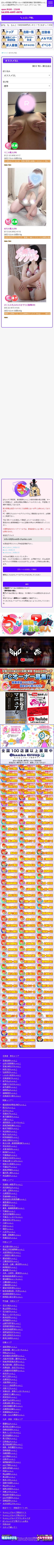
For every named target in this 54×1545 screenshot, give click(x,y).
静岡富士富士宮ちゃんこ (13, 1297)
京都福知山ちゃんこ (11, 1412)
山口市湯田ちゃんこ (11, 1497)
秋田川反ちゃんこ (10, 1069)
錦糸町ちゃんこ (9, 1152)
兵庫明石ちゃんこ (10, 1379)
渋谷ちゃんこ (8, 1226)
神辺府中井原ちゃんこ (12, 1494)
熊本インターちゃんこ (12, 1432)
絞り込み (6, 71)
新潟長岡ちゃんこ (10, 1317)
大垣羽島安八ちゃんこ (12, 1252)
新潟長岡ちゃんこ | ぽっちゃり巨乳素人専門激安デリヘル (31, 1538)
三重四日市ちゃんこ (11, 1261)
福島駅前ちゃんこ (10, 1093)
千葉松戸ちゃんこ (10, 1166)
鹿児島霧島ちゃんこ (11, 1435)
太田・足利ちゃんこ (11, 1190)
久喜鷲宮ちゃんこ (10, 1193)
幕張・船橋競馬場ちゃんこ (14, 1208)
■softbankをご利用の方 (11, 552)
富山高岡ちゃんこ (10, 1308)
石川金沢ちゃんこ (10, 1311)
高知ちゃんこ (8, 1471)
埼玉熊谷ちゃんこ (10, 1131)
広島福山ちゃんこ (10, 1441)
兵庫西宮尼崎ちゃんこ (12, 1409)
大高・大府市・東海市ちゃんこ (15, 1273)
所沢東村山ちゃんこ (11, 1187)
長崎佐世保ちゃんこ (11, 1429)
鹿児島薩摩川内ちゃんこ (13, 1444)
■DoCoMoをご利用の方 (11, 547)
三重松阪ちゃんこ (10, 1282)
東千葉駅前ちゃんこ (11, 1116)
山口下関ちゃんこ (10, 1465)
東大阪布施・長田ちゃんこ (14, 1364)
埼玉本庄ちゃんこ (10, 1146)
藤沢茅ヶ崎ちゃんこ (11, 1172)
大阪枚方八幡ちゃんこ (12, 1394)
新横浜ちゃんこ (9, 1205)
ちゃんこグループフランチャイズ (16, 1518)
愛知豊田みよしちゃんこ (13, 1279)
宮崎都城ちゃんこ (10, 1450)
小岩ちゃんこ (8, 1223)
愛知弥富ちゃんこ (10, 1258)
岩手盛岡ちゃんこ (10, 1087)
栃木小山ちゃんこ (10, 1134)
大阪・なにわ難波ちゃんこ (14, 1415)
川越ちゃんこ (8, 1119)
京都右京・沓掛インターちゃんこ (16, 1391)
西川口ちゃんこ (9, 1107)
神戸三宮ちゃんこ (10, 1376)
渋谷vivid (6, 1524)
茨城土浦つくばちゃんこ (13, 1161)
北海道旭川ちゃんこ (11, 1078)
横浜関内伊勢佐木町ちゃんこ (14, 1104)
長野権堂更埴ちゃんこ (12, 1326)
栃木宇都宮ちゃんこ (11, 1128)
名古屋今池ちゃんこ (11, 1246)
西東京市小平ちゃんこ (12, 1220)
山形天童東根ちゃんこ (12, 1063)
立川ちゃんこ (8, 1110)
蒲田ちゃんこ (8, 1229)
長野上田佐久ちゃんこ (12, 1335)
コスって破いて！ (10, 1527)
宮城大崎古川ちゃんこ (12, 1066)
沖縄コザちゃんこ (10, 1491)
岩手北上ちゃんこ (10, 1081)
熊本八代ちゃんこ (10, 1480)
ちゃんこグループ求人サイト (14, 1515)
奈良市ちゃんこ (9, 1373)
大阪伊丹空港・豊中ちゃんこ (14, 1358)
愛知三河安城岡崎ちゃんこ (14, 1249)
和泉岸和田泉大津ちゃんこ (14, 1361)
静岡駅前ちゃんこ (10, 1267)
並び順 (5, 81)
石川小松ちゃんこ (10, 1305)
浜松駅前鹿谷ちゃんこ (12, 1293)
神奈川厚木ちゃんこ (11, 1140)
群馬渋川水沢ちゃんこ (12, 1158)
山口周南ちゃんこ (10, 1456)
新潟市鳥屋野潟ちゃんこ (13, 1329)
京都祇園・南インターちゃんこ (15, 1349)
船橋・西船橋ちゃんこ (12, 1234)
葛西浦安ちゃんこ (10, 1202)
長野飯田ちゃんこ (10, 1320)
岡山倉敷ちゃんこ (10, 1474)
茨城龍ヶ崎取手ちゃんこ (13, 1184)
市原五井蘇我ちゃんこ (12, 1214)
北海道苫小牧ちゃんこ (12, 1096)
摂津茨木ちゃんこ (10, 1397)
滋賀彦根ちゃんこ (10, 1346)
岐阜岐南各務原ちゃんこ (13, 1276)
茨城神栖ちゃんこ (10, 1196)
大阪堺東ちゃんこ (10, 1382)
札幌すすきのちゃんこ (12, 1084)
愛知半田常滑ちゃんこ (12, 1288)
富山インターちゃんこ (12, 1314)
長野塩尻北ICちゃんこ (12, 1332)
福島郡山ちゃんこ (10, 1090)
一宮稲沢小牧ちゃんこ (12, 1255)
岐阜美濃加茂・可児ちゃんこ (14, 1291)
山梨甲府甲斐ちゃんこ (12, 1323)
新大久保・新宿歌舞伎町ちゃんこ (16, 1143)
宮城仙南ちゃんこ (10, 1060)
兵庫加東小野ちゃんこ (12, 1403)
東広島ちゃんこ (9, 1477)
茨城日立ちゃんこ (10, 1237)
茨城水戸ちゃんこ (10, 1113)
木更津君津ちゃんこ (11, 1149)
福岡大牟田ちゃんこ (11, 1488)
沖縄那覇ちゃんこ (10, 1453)
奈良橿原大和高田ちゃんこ (14, 1355)
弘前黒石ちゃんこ (10, 1072)
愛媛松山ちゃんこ (10, 1423)
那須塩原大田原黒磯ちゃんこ (14, 1199)
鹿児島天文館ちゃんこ (12, 1426)
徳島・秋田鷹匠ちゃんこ (13, 1447)
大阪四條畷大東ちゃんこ (13, 1406)
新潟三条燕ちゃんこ (11, 1338)
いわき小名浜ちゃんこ (12, 1075)
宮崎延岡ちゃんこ (10, 1500)
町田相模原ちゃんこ (11, 1137)
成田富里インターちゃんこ (14, 1122)
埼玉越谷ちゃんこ (10, 1175)
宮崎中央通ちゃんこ (11, 1483)
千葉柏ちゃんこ (9, 1211)
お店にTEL (28, 17)
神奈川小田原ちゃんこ (12, 1164)
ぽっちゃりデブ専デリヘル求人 (15, 1521)
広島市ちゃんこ (9, 1459)
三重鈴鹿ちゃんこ (10, 1285)
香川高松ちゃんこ (10, 1438)
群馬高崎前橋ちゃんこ (12, 1125)
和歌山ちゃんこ (9, 1352)
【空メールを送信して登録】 (27, 569)
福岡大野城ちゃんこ (11, 1468)
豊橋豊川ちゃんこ (10, 1270)
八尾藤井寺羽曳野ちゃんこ (14, 1370)
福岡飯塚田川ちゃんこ (12, 1462)
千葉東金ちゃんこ (10, 1155)
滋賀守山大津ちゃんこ (12, 1400)
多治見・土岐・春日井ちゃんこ (15, 1264)
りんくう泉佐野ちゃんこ (13, 1385)
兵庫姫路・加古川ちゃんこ (14, 1367)
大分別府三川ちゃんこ (12, 1503)
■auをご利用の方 (9, 550)
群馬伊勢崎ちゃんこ (11, 1170)
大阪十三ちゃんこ (10, 1388)
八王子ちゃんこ (9, 1231)
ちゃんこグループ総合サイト (14, 1512)
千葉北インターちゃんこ (13, 1217)
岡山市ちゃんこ (9, 1485)
